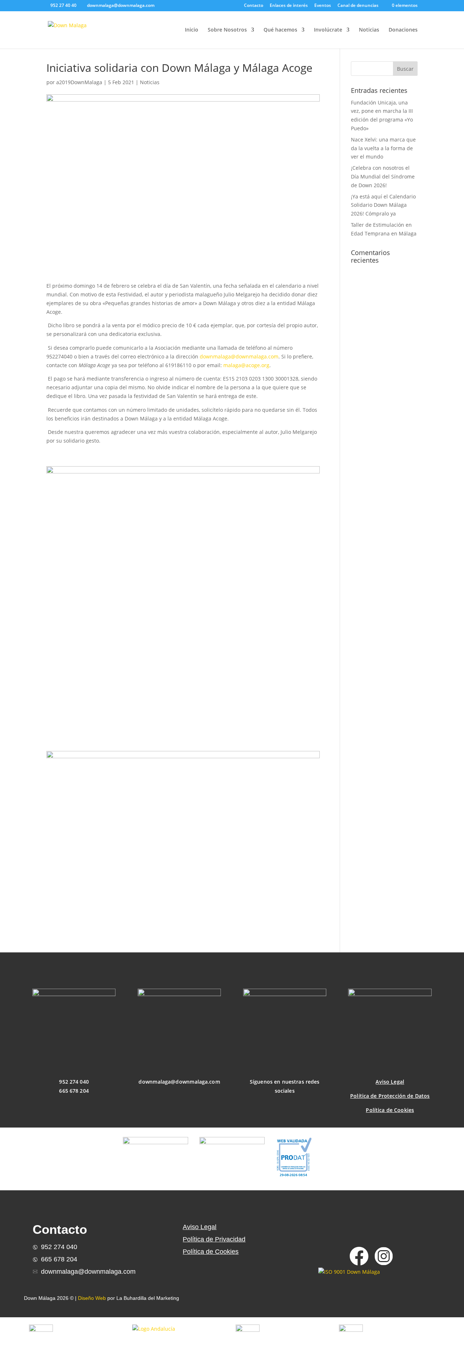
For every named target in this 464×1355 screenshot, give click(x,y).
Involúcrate (328, 30)
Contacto (253, 5)
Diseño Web (92, 1298)
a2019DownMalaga (79, 82)
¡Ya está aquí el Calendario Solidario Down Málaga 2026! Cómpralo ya (383, 205)
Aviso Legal (390, 1082)
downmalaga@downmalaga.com (239, 356)
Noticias (369, 30)
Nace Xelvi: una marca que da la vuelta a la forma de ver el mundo (383, 148)
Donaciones (403, 30)
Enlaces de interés (289, 5)
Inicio (191, 30)
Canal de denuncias (357, 5)
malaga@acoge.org (246, 365)
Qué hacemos (280, 30)
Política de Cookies (390, 1109)
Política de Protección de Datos (390, 1095)
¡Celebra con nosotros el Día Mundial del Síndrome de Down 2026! (383, 176)
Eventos (322, 5)
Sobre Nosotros (227, 30)
